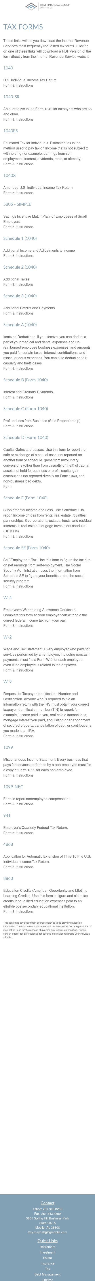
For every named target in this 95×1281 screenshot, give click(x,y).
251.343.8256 (52, 1209)
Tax (47, 1268)
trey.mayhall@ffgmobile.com (47, 1232)
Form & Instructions (18, 85)
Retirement (47, 1247)
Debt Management (47, 1274)
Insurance (48, 1263)
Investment (47, 1252)
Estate (47, 1258)
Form (7, 486)
